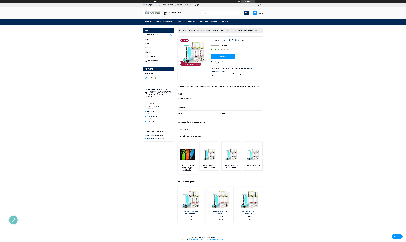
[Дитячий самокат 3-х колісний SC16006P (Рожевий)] (187, 152)
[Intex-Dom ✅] (152, 16)
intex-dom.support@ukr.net (155, 138)
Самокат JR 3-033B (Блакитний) (231, 166)
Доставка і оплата (151, 61)
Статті (147, 43)
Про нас (181, 22)
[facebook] (178, 94)
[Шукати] (246, 13)
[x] (181, 94)
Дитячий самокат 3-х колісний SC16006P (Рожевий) (187, 168)
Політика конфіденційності (215, 239)
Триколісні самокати (228, 30)
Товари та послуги (164, 22)
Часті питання (150, 56)
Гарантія (224, 22)
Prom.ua (213, 237)
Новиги (147, 39)
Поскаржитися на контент (198, 239)
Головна (148, 22)
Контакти (192, 22)
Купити (223, 56)
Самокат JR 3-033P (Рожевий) (253, 166)
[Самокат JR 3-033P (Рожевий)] (253, 152)
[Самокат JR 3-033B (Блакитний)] (231, 152)
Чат (398, 236)
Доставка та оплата (208, 22)
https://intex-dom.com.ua (155, 135)
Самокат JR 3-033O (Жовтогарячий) (209, 166)
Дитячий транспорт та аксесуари (207, 30)
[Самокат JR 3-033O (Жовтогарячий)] (209, 152)
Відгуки (148, 52)
